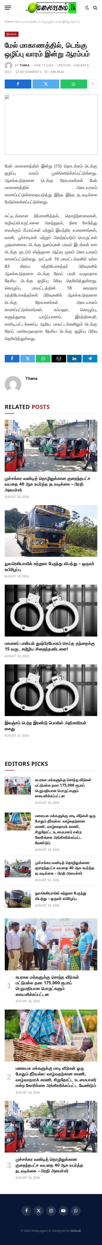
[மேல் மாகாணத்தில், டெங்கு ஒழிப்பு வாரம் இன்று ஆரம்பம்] (51, 125)
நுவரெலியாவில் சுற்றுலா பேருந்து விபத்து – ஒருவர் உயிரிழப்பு (60, 895)
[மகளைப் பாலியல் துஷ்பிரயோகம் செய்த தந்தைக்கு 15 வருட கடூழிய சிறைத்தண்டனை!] (51, 610)
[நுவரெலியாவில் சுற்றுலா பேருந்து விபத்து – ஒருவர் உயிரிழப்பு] (51, 531)
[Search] (94, 7)
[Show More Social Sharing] (92, 84)
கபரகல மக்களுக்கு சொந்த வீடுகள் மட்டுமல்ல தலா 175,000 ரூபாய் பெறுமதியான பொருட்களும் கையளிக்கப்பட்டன (63, 788)
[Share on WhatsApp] (73, 84)
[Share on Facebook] (18, 84)
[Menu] (8, 7)
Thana (24, 65)
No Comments (31, 72)
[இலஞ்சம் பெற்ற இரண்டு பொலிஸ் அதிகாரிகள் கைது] (51, 690)
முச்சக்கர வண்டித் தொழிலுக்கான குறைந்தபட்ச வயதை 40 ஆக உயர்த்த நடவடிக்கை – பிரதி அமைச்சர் (47, 484)
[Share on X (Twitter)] (45, 84)
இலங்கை (12, 34)
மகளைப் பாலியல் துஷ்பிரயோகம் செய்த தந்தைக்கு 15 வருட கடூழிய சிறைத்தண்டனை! (50, 646)
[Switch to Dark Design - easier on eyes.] (87, 8)
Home (8, 21)
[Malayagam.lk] (51, 7)
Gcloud (76, 1230)
